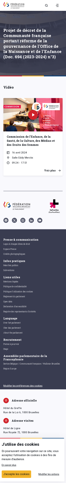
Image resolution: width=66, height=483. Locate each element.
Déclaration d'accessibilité (14, 306)
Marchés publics (10, 265)
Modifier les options (48, 474)
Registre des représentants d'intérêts (19, 311)
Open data (7, 301)
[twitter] (14, 220)
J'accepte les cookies (16, 474)
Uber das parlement (12, 327)
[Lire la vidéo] (33, 115)
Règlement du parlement (14, 296)
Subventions (9, 270)
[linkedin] (31, 220)
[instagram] (22, 220)
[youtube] (39, 220)
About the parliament (13, 332)
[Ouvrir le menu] (57, 5)
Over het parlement (12, 322)
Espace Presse (9, 249)
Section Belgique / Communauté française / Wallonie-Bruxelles (31, 363)
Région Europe (9, 368)
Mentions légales (10, 281)
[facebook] (5, 220)
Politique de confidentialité (15, 286)
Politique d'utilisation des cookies (18, 291)
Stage (5, 349)
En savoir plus (9, 465)
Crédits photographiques (14, 254)
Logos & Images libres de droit (16, 244)
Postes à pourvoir (11, 344)
